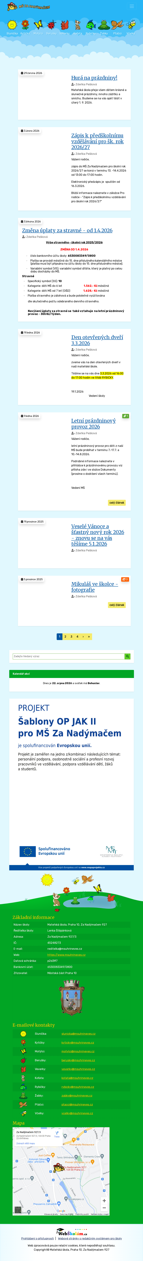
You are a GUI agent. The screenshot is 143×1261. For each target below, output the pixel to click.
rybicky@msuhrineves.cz (78, 1087)
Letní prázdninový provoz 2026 (93, 424)
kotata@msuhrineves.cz (77, 1078)
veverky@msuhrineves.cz (78, 1069)
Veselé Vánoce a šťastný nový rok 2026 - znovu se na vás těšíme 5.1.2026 (97, 535)
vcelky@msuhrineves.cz (77, 1113)
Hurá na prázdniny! (94, 78)
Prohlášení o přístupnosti (37, 1238)
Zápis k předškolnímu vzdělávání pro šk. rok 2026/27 (97, 141)
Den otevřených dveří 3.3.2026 (97, 340)
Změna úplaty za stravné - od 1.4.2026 (67, 230)
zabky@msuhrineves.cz (77, 1095)
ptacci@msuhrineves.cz (77, 1104)
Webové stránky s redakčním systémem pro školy (90, 1238)
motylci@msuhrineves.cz (78, 1051)
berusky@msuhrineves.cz (78, 1060)
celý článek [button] (117, 502)
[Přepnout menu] (132, 6)
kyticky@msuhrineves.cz (78, 1042)
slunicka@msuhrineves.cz (79, 1033)
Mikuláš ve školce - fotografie (94, 587)
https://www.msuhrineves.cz (66, 955)
